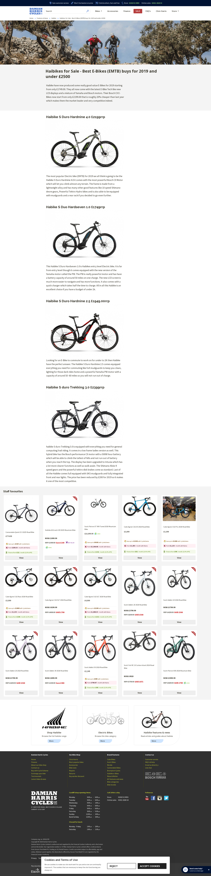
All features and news (115, 779)
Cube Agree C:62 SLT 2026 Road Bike (58, 600)
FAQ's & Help (150, 762)
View (21, 558)
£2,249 (87, 671)
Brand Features (113, 755)
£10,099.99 (89, 533)
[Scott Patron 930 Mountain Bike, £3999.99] (179, 650)
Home (31, 18)
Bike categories (113, 782)
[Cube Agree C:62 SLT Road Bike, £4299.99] (61, 582)
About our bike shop (38, 765)
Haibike (53, 18)
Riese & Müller (112, 776)
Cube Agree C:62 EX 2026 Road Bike (137, 527)
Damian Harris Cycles (39, 755)
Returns (72, 773)
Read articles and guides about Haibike (157, 736)
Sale (138, 11)
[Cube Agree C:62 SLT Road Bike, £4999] (100, 580)
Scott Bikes (111, 762)
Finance (126, 11)
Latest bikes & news (38, 779)
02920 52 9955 (131, 3)
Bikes (97, 11)
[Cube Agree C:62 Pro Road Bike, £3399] (179, 510)
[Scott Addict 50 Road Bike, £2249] (100, 648)
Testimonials (36, 776)
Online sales (146, 3)
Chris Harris (161, 11)
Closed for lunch (75, 822)
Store (126, 3)
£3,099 (126, 532)
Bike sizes (72, 768)
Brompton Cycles (113, 771)
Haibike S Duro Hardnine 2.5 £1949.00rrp (78, 301)
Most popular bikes (76, 762)
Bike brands (111, 785)
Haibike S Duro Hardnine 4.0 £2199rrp (75, 117)
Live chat (148, 768)
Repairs (72, 771)
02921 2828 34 (152, 3)
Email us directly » (152, 765)
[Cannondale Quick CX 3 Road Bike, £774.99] (21, 512)
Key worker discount (76, 776)
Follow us (149, 792)
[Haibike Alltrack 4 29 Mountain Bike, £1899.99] (61, 511)
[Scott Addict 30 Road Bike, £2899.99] (61, 650)
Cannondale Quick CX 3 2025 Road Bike (20, 532)
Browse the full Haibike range (54, 736)
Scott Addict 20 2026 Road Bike (135, 605)
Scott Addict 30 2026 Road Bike (56, 671)
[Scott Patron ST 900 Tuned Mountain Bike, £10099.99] (100, 509)
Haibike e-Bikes (113, 773)
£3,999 (8, 600)
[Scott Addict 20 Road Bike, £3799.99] (139, 584)
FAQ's (148, 11)
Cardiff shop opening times (80, 792)
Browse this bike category (105, 736)
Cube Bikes (111, 759)
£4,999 (87, 600)
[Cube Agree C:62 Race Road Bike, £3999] (21, 580)
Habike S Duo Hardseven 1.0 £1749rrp (75, 207)
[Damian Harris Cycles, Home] (36, 11)
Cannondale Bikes (114, 768)
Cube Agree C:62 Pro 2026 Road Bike (176, 527)
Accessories (112, 11)
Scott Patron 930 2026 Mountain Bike (177, 671)
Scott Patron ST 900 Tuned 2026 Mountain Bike (100, 527)
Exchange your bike (38, 773)
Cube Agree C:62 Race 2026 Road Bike (19, 596)
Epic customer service (60, 3)
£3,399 (166, 532)
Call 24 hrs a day (113, 792)
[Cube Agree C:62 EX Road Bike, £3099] (139, 510)
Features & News (42, 18)
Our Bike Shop (74, 755)
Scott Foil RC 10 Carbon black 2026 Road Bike (139, 666)
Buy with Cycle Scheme (39, 771)
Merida (109, 765)
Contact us (35, 768)
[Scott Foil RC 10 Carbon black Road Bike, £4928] (139, 647)
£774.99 (9, 536)
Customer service (151, 759)
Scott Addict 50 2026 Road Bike (96, 667)
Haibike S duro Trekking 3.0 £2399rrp (75, 387)
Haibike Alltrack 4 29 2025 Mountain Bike (60, 530)
